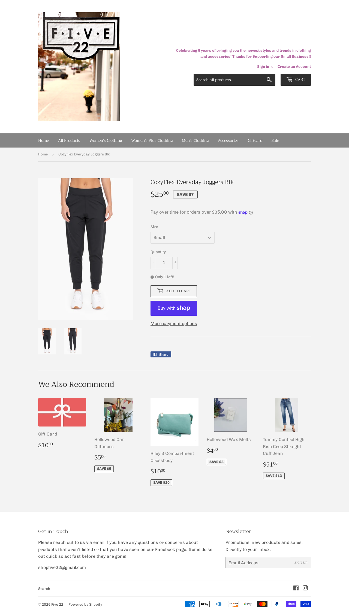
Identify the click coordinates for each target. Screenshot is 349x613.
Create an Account (294, 66)
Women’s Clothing (105, 140)
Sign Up (300, 562)
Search (44, 589)
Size (154, 227)
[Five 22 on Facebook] (296, 588)
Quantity (158, 252)
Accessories (228, 140)
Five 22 (57, 604)
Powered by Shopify (85, 604)
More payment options (174, 323)
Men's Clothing (195, 140)
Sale (275, 140)
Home (43, 140)
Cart (299, 79)
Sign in (263, 66)
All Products (69, 140)
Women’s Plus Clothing (152, 140)
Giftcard (255, 140)
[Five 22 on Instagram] (305, 588)
